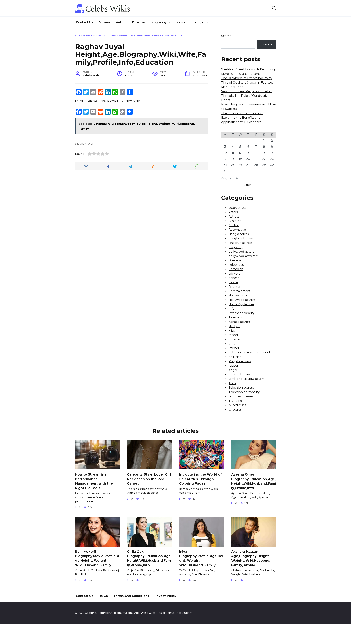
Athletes (235, 221)
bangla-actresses (241, 238)
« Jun (247, 185)
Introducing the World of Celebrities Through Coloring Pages (200, 478)
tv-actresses (237, 405)
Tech (232, 383)
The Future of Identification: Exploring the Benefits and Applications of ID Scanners (242, 117)
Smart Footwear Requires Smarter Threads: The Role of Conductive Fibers (246, 96)
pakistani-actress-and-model (249, 352)
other (233, 343)
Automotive (237, 229)
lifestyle (234, 326)
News (180, 22)
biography (159, 22)
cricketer (235, 273)
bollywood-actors (241, 251)
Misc (232, 330)
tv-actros (235, 409)
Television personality (244, 392)
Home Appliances (241, 304)
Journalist (236, 317)
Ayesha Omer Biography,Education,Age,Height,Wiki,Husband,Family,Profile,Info (253, 481)
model (233, 335)
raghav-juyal (85, 143)
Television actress (241, 387)
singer (200, 22)
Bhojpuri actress (240, 243)
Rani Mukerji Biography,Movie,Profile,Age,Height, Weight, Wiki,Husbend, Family (97, 558)
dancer (234, 278)
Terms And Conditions (131, 596)
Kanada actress (239, 322)
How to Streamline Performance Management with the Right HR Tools (94, 481)
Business (235, 260)
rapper (233, 365)
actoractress (237, 207)
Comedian (236, 269)
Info (231, 308)
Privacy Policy (165, 596)
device (233, 282)
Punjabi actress (240, 361)
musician (235, 339)
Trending (235, 400)
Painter (234, 348)
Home (78, 35)
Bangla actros (239, 234)
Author (121, 22)
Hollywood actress (242, 300)
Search (226, 36)
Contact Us (84, 22)
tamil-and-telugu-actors (246, 379)
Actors (233, 212)
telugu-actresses (241, 396)
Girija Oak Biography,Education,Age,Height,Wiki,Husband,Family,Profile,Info (149, 558)
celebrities (236, 264)
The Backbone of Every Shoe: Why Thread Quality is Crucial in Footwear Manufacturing (248, 82)
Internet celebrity (241, 313)
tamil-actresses (239, 374)
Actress (104, 22)
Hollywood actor (241, 295)
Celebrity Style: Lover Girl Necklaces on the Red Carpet (149, 478)
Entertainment (239, 291)
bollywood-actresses (243, 256)
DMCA (103, 596)
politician (235, 357)
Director (138, 22)
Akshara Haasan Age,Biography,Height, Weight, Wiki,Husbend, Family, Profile (250, 558)
